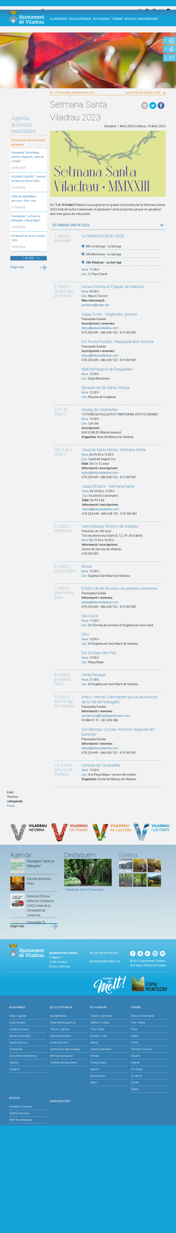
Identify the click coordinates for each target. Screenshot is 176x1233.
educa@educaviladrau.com (100, 328)
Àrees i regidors (17, 1015)
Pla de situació (98, 1062)
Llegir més (17, 267)
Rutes (134, 1029)
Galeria (135, 1089)
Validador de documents (63, 1062)
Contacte (14, 1069)
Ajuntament (58, 18)
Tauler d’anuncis (59, 1042)
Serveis (94, 1042)
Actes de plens (17, 1022)
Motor (93, 1082)
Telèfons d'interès (99, 1022)
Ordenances (16, 1049)
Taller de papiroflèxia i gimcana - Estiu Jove (24, 198)
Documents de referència (23, 1055)
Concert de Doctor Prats (39, 881)
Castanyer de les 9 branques (84, 889)
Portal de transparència (63, 1022)
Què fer (135, 1082)
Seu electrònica (58, 1015)
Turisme (117, 18)
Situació (135, 1055)
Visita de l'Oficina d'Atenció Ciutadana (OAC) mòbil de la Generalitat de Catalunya (40, 905)
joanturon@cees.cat (95, 305)
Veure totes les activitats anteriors (28, 142)
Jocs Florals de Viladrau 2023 (142, 92)
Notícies (13, 1062)
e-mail (144, 105)
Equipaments (97, 1075)
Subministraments (100, 1049)
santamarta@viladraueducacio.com (106, 715)
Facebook (161, 105)
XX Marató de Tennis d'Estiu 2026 (28, 238)
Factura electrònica (60, 1035)
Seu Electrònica (80, 18)
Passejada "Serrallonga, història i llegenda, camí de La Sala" (27, 157)
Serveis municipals (19, 1035)
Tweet (152, 105)
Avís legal (136, 965)
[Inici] (26, 17)
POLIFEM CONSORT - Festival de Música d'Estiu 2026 (28, 178)
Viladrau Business (19, 1113)
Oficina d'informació (142, 1015)
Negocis (130, 18)
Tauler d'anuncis (18, 1042)
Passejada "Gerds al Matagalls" (40, 863)
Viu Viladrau (101, 18)
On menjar (137, 1069)
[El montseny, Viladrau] (125, 871)
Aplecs (134, 1035)
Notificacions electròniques (65, 1049)
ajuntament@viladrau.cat (105, 961)
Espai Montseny (147, 18)
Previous (67, 876)
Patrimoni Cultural (141, 1049)
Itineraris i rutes (99, 1035)
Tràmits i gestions (60, 1029)
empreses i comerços (21, 1106)
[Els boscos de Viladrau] (140, 871)
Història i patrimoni (101, 1015)
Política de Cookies (155, 965)
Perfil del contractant (61, 1055)
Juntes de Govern (19, 1029)
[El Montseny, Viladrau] (154, 885)
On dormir (137, 1075)
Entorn (134, 1042)
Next (108, 876)
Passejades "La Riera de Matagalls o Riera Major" (25, 218)
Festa (11, 805)
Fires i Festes (97, 1029)
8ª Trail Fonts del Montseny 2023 (74, 92)
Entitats (94, 1055)
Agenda (94, 1069)
